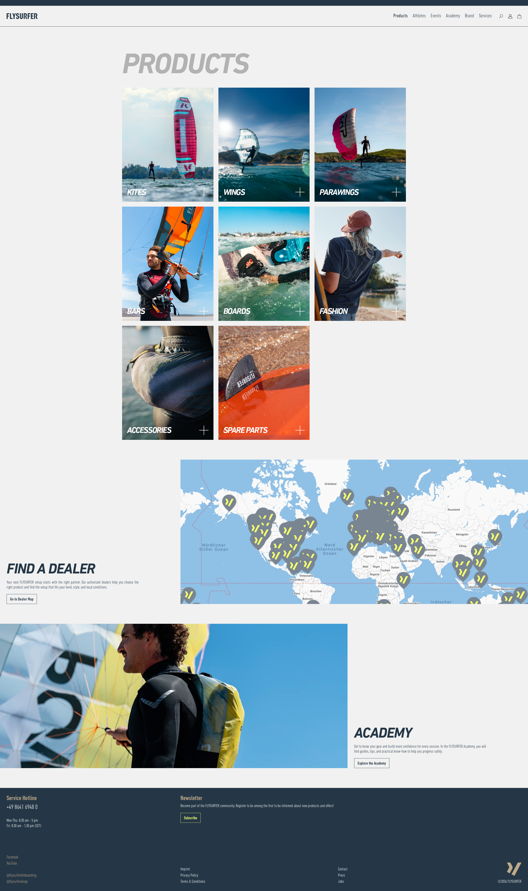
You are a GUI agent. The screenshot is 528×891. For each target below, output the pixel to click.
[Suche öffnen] (501, 16)
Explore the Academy (372, 764)
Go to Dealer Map (21, 599)
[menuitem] (400, 16)
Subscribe (190, 818)
